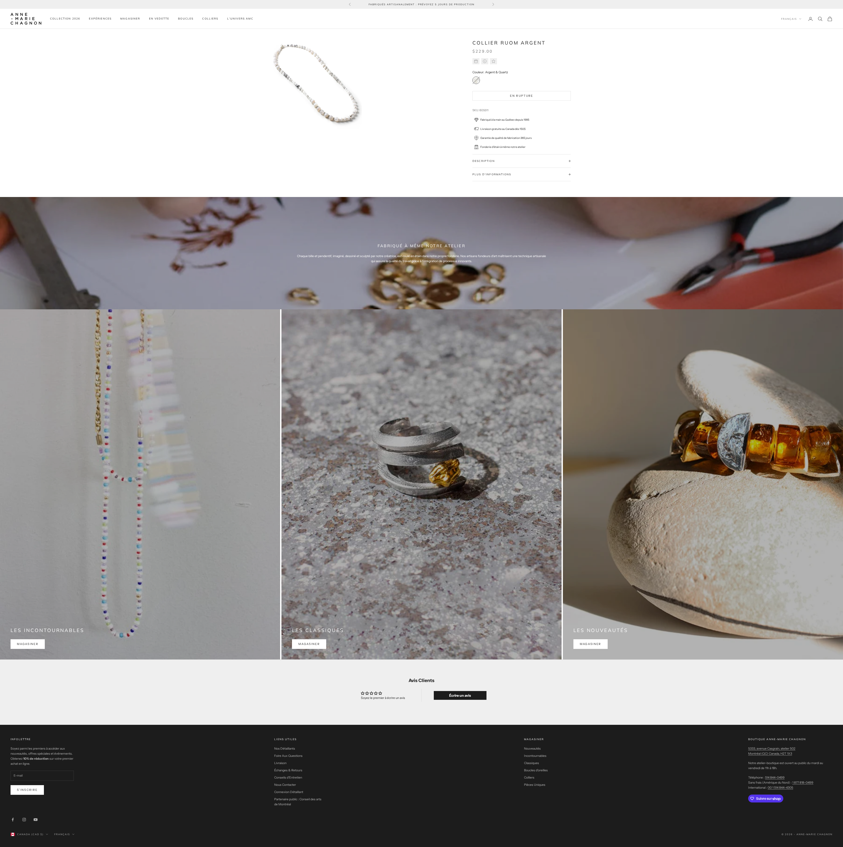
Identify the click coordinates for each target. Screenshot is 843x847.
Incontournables (535, 756)
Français (789, 18)
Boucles (185, 18)
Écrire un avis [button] (460, 695)
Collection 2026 (65, 18)
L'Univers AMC (240, 18)
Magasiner (130, 18)
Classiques (531, 763)
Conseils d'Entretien (288, 777)
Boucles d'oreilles (536, 770)
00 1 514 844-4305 (780, 788)
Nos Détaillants (284, 748)
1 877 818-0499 (802, 782)
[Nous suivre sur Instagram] (24, 819)
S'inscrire (27, 789)
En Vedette (159, 18)
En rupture (521, 95)
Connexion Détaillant (288, 792)
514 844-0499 (775, 777)
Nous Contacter (285, 785)
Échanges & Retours (288, 770)
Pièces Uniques (534, 785)
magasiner (27, 644)
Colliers (210, 18)
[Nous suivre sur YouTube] (35, 819)
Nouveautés (532, 748)
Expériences (100, 18)
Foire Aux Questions (288, 756)
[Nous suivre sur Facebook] (13, 819)
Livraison (280, 763)
